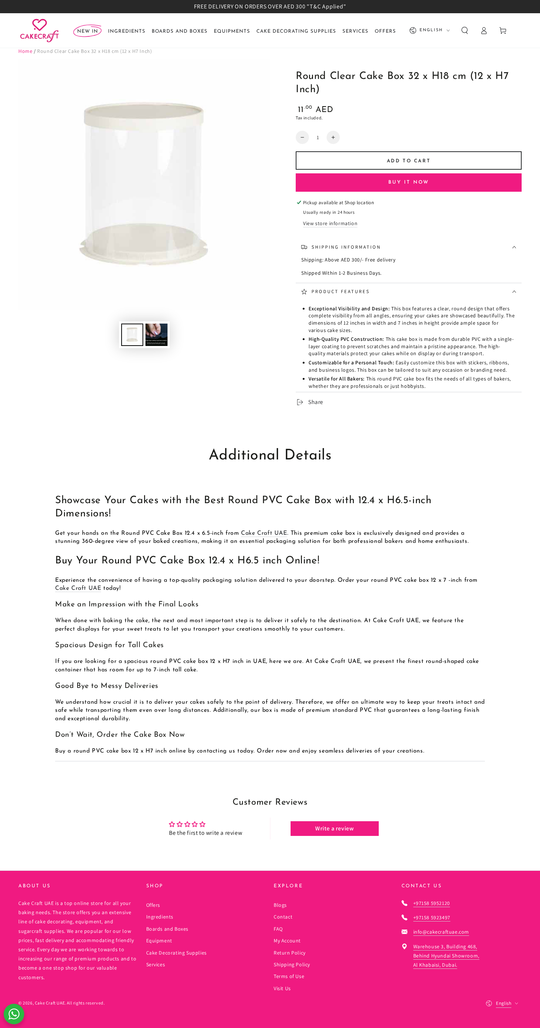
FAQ (278, 929)
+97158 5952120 (431, 903)
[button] (464, 30)
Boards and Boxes (167, 929)
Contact (283, 916)
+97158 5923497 (431, 917)
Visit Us (282, 988)
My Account (287, 940)
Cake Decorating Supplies (176, 952)
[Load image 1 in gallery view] (132, 335)
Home (25, 51)
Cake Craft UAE (264, 533)
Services (155, 964)
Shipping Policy (292, 964)
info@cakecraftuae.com (441, 931)
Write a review (334, 828)
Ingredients (160, 916)
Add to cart (409, 161)
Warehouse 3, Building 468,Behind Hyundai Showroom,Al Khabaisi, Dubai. (446, 955)
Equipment (159, 940)
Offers (153, 905)
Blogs (280, 905)
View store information (330, 223)
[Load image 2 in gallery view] (156, 335)
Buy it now (408, 182)
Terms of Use (289, 976)
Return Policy (290, 952)
